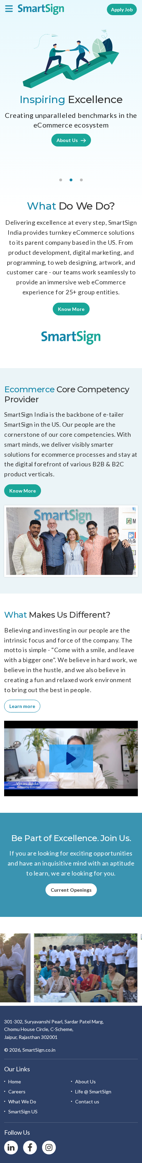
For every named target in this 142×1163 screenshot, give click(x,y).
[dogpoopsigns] (71, 337)
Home (14, 1081)
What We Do (22, 1101)
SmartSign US (23, 1111)
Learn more (22, 706)
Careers (17, 1091)
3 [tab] (81, 179)
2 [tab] (71, 179)
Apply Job (122, 9)
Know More (71, 309)
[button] (71, 758)
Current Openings (71, 890)
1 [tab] (60, 179)
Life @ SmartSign (93, 1091)
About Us (68, 140)
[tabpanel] (71, 87)
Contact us (87, 1101)
